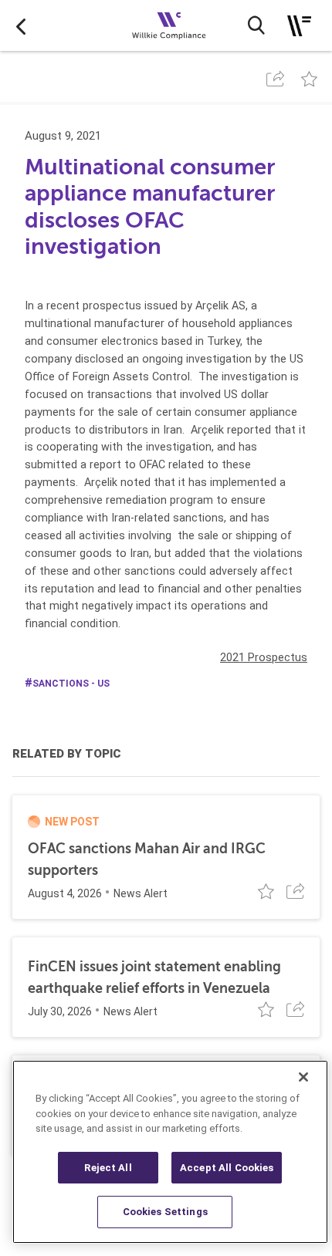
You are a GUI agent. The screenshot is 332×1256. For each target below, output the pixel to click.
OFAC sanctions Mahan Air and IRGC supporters (147, 859)
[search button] (256, 25)
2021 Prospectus (263, 657)
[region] (170, 1152)
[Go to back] (21, 25)
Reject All (107, 1167)
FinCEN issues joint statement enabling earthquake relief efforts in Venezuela (154, 977)
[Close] (303, 1077)
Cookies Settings (165, 1211)
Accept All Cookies (226, 1167)
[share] (275, 78)
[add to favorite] (309, 78)
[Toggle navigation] (299, 25)
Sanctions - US (71, 683)
